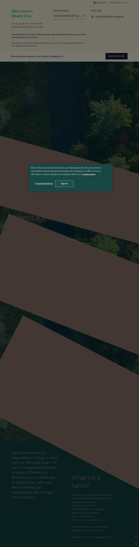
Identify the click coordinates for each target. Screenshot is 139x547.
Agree (64, 184)
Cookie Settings (44, 184)
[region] (70, 177)
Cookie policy (89, 174)
